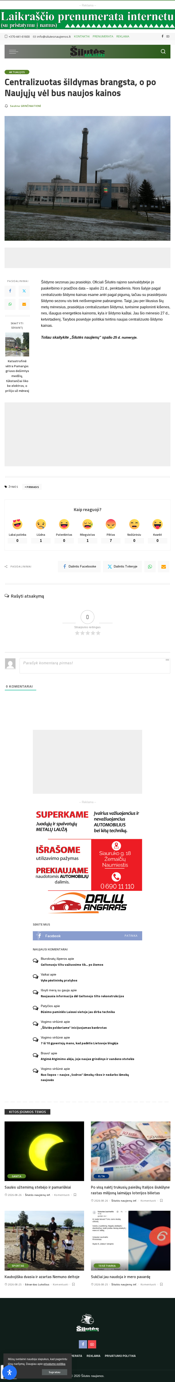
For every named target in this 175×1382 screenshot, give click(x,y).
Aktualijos (17, 72)
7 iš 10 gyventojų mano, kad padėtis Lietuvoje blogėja (79, 1043)
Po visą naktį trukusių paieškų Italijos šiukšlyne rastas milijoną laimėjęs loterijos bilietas (130, 1190)
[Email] (24, 304)
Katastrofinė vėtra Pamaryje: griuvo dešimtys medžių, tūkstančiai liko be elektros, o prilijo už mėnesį (17, 376)
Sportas (18, 1265)
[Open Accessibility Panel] (9, 1372)
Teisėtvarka (107, 1265)
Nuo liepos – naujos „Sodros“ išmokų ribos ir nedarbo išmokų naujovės (85, 1077)
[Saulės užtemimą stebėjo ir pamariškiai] (44, 1151)
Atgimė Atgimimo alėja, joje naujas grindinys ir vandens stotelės (87, 1059)
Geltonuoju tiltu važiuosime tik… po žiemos (72, 964)
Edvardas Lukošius (37, 1284)
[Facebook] (162, 36)
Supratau (54, 1372)
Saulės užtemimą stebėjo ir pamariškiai (38, 1187)
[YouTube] (167, 36)
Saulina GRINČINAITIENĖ (25, 106)
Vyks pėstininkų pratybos (59, 980)
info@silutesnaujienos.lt (54, 36)
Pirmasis (33, 487)
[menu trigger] (15, 51)
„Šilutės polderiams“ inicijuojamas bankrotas (74, 1027)
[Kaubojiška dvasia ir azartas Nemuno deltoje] (44, 1241)
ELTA (101, 1176)
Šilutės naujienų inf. (38, 1195)
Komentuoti (61, 1195)
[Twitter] (24, 291)
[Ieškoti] (163, 51)
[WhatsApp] (10, 304)
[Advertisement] (87, 258)
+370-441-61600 (19, 36)
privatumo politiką (54, 1364)
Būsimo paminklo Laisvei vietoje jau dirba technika (78, 1012)
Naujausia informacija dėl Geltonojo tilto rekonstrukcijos (82, 996)
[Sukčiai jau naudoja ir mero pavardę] (130, 1241)
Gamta (16, 1176)
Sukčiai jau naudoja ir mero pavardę (120, 1277)
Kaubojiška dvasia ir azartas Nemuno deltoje (42, 1277)
